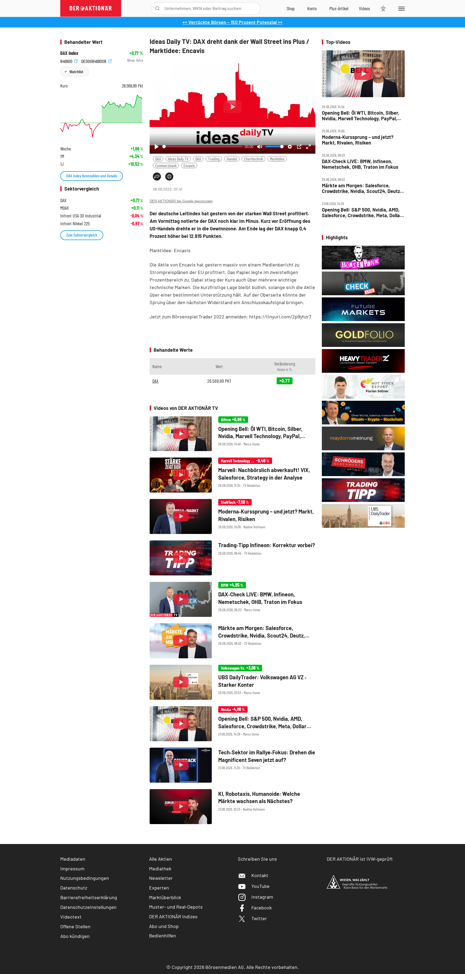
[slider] (202, 146)
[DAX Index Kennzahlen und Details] (101, 116)
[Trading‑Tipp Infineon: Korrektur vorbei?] (232, 557)
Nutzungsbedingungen (84, 878)
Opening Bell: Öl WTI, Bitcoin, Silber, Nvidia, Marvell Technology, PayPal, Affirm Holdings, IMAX (360, 115)
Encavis (189, 165)
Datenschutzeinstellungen (88, 907)
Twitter (259, 918)
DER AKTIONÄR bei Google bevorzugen (181, 201)
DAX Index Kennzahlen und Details (91, 175)
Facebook (261, 907)
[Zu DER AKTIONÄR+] (339, 8)
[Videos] (364, 8)
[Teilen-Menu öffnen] (157, 177)
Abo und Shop (164, 926)
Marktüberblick (165, 897)
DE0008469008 (94, 60)
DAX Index (69, 53)
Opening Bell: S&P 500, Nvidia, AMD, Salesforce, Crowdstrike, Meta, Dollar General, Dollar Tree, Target (362, 212)
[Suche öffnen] (157, 8)
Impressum (72, 868)
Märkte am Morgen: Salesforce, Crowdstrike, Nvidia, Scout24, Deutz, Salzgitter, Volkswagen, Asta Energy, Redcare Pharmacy (361, 188)
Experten (159, 888)
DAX (158, 158)
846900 (66, 60)
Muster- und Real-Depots (176, 907)
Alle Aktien (160, 859)
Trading (214, 158)
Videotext (71, 917)
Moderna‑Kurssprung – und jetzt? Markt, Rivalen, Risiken (357, 139)
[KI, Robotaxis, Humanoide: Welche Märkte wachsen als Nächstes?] (232, 806)
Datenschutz (73, 888)
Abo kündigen (75, 936)
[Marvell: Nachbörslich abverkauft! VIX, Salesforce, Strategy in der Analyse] (232, 475)
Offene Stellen (75, 926)
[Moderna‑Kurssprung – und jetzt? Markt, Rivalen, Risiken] (232, 516)
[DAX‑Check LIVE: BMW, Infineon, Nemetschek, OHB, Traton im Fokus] (232, 599)
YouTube (260, 886)
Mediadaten (72, 859)
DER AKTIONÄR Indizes (173, 916)
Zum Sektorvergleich (81, 234)
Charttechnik (253, 158)
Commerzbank (166, 165)
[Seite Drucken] (169, 177)
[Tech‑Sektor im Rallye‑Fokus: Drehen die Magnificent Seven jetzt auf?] (232, 765)
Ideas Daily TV (178, 158)
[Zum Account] (312, 8)
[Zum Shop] (290, 8)
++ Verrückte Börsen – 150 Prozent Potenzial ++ (232, 22)
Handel (232, 158)
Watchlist (76, 71)
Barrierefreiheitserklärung (88, 897)
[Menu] (400, 8)
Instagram (262, 897)
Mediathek (160, 868)
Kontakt (259, 875)
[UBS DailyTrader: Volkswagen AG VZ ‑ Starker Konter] (232, 682)
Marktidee (277, 158)
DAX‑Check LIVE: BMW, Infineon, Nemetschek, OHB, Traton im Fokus (360, 164)
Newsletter (161, 878)
